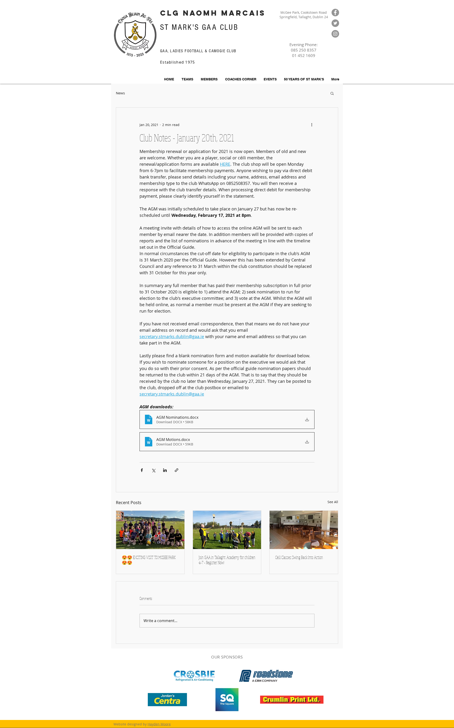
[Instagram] (335, 34)
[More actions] (311, 124)
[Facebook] (335, 12)
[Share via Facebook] (142, 470)
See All (332, 502)
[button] (209, 79)
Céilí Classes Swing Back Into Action (299, 557)
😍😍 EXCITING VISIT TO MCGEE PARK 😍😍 (149, 560)
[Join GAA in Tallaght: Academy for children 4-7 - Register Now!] (227, 530)
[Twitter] (335, 23)
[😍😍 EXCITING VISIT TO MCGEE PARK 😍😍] (150, 530)
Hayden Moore (159, 724)
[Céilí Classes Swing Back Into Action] (304, 530)
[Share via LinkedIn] (165, 470)
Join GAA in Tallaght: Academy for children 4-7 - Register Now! (227, 560)
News (120, 93)
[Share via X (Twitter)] (153, 470)
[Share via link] (176, 470)
